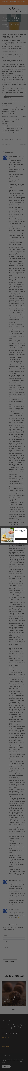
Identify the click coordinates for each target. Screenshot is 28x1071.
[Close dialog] (26, 528)
